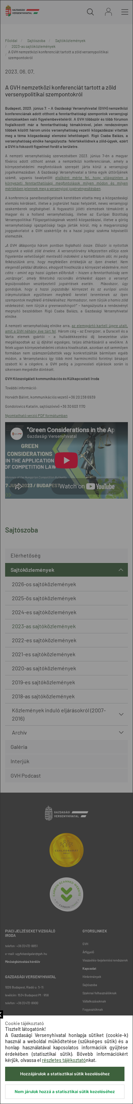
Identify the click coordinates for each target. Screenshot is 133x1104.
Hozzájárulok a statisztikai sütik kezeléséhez (65, 1073)
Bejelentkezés (108, 11)
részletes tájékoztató (64, 1060)
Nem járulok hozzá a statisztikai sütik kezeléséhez (65, 1091)
